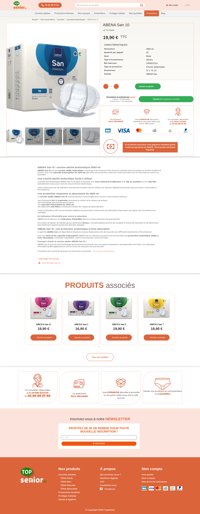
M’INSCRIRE (99, 443)
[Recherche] (141, 5)
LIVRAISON (144, 119)
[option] (43, 319)
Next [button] (172, 319)
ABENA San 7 (157, 324)
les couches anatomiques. (104, 251)
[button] (50, 5)
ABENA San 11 (43, 324)
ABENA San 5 (81, 324)
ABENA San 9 (119, 324)
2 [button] (101, 347)
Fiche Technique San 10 (51, 263)
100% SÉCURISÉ (115, 122)
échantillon (164, 394)
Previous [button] (28, 319)
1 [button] (99, 347)
